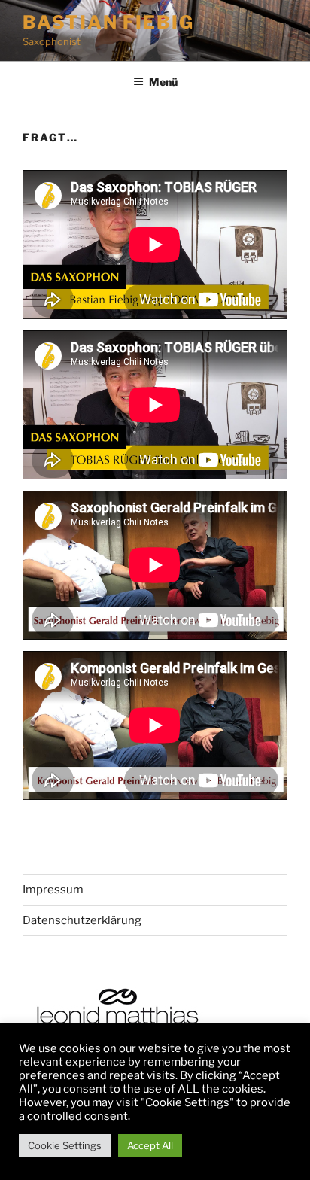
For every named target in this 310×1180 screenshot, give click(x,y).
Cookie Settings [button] (65, 1145)
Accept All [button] (150, 1145)
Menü (163, 81)
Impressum (53, 889)
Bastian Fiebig (108, 22)
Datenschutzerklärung (82, 920)
